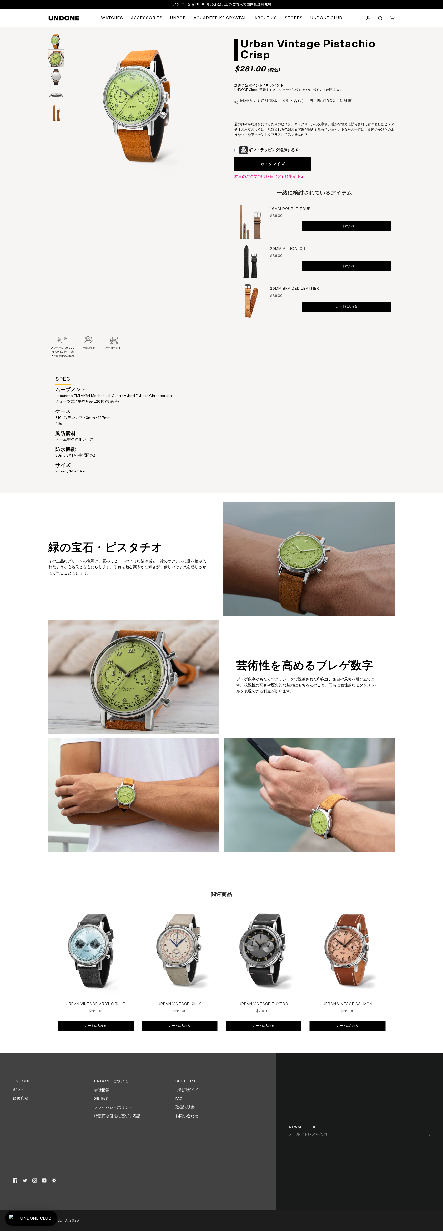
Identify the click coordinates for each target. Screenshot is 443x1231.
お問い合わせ (186, 1116)
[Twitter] (25, 1180)
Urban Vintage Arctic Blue (95, 1004)
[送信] (423, 1134)
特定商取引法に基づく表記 (117, 1116)
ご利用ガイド (186, 1090)
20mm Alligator (287, 249)
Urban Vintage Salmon (347, 1004)
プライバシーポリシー (113, 1107)
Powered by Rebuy (314, 325)
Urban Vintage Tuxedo (263, 1004)
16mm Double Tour (290, 209)
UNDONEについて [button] (111, 1081)
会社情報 (101, 1090)
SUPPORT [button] (185, 1081)
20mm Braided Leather (294, 289)
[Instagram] (34, 1180)
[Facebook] (15, 1180)
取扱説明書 (185, 1107)
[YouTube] (44, 1180)
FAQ (179, 1099)
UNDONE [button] (22, 1081)
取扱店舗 (20, 1099)
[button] (112, 18)
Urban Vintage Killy (179, 1004)
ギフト (18, 1090)
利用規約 (101, 1099)
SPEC (63, 379)
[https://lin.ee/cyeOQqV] (54, 1180)
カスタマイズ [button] (272, 164)
